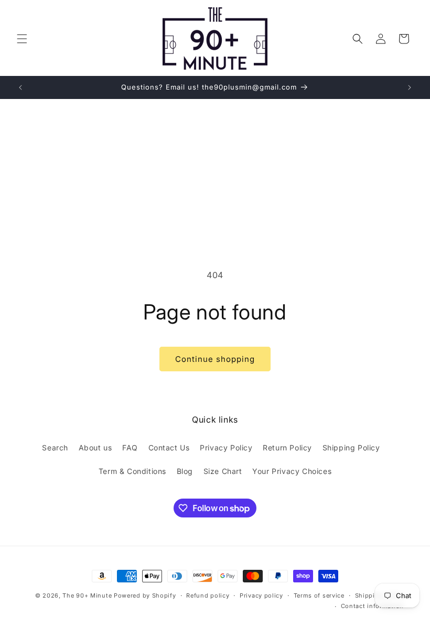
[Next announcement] (409, 87)
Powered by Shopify (145, 595)
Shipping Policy (351, 447)
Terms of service (319, 595)
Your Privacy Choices (291, 471)
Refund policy (207, 595)
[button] (22, 38)
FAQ (130, 447)
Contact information (372, 606)
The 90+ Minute (87, 595)
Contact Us (169, 447)
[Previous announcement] (20, 87)
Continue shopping (215, 359)
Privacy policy (261, 595)
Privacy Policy (226, 447)
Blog (185, 471)
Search (55, 447)
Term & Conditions (132, 471)
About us (95, 447)
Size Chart (222, 471)
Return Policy (287, 447)
